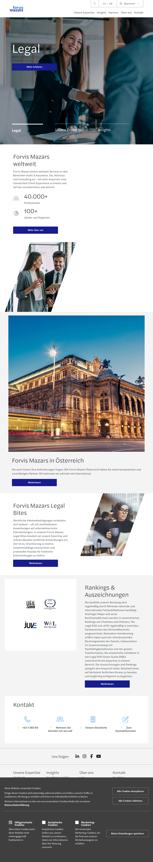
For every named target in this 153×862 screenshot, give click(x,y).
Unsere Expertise (84, 12)
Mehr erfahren (34, 66)
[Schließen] (150, 11)
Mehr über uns (35, 230)
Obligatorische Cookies (23, 823)
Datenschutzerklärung (16, 805)
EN (104, 3)
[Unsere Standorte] (92, 724)
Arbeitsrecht (19, 777)
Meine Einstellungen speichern (127, 833)
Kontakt (138, 12)
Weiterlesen (34, 482)
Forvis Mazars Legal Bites (58, 777)
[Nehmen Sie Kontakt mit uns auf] (60, 724)
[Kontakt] (27, 724)
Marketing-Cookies (88, 823)
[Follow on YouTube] (98, 756)
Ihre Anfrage (118, 777)
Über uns (126, 12)
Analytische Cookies (55, 823)
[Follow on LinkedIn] (77, 756)
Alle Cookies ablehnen (130, 800)
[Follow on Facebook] (91, 756)
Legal (26, 47)
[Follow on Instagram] (84, 756)
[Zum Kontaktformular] (125, 724)
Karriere (113, 12)
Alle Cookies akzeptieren (130, 791)
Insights (101, 12)
